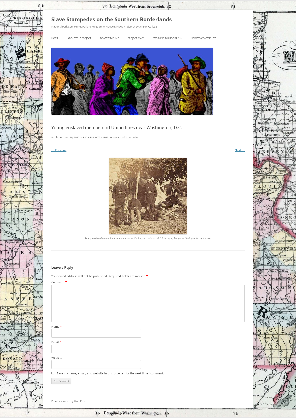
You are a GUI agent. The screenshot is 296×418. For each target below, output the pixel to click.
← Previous (58, 150)
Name (56, 326)
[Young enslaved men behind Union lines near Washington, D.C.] (148, 196)
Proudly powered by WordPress (68, 401)
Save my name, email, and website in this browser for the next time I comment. (110, 373)
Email (56, 342)
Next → (240, 150)
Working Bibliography (167, 38)
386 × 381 (88, 137)
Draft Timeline (109, 38)
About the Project (79, 38)
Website (56, 358)
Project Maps (136, 38)
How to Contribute (203, 38)
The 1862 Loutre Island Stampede (117, 137)
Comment (59, 282)
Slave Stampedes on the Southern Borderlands (111, 19)
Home (55, 38)
